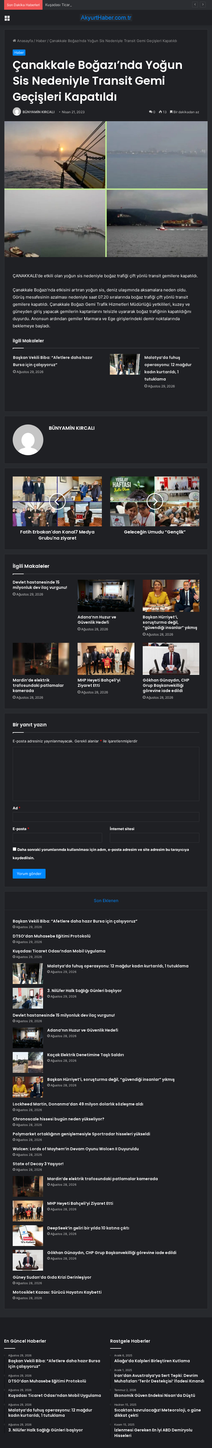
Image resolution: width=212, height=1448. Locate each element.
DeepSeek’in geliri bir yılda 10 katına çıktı (88, 1228)
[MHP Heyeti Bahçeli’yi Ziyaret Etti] (106, 659)
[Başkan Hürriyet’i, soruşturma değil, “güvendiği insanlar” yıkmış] (171, 596)
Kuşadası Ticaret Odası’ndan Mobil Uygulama (83, 4)
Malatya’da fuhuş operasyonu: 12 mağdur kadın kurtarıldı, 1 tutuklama (118, 966)
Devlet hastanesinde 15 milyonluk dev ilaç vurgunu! (40, 584)
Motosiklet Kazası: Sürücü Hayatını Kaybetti (57, 1292)
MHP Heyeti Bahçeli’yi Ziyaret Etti (99, 682)
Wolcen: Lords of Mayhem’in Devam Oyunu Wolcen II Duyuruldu (76, 1149)
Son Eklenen (106, 900)
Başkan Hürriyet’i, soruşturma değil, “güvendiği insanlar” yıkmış (170, 622)
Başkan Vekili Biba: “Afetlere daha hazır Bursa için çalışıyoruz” (75, 921)
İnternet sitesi (122, 829)
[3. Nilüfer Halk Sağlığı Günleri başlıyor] (28, 998)
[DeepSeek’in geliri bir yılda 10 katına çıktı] (28, 1235)
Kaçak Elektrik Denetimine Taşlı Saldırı (85, 1055)
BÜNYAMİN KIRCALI (38, 112)
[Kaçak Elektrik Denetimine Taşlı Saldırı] (28, 1062)
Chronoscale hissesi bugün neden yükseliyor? (58, 1119)
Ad (16, 808)
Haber (41, 40)
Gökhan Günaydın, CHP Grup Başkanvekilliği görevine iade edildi (166, 685)
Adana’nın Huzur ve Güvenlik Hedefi (97, 619)
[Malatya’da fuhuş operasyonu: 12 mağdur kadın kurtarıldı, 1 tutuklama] (125, 364)
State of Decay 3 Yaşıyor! (38, 1164)
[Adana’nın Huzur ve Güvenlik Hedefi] (106, 596)
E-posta (21, 829)
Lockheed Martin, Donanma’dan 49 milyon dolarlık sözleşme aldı (78, 1104)
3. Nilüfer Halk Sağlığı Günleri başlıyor (84, 990)
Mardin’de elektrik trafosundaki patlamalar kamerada (38, 685)
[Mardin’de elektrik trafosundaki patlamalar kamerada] (41, 659)
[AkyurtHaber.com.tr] (106, 17)
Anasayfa (24, 40)
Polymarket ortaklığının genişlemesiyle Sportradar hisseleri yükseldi (81, 1134)
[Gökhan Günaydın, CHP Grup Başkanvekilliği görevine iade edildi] (171, 659)
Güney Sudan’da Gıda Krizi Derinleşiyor (52, 1277)
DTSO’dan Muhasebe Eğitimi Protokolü (52, 936)
